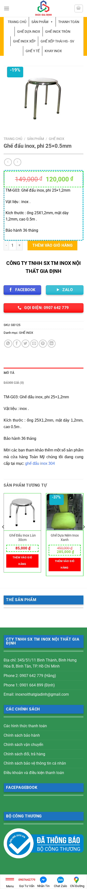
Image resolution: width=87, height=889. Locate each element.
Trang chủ (17, 22)
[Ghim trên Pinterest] (43, 344)
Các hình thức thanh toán (25, 726)
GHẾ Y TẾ (33, 51)
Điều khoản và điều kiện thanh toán (34, 772)
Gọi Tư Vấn (26, 883)
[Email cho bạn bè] (34, 344)
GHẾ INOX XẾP (24, 41)
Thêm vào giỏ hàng (52, 245)
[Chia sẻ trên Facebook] (17, 344)
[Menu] (6, 8)
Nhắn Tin (43, 886)
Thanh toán (68, 22)
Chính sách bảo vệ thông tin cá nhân (35, 763)
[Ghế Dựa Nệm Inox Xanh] (64, 512)
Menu (10, 886)
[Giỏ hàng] (78, 8)
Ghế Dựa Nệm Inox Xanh (65, 537)
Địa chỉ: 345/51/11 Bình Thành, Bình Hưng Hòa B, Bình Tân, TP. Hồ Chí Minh (40, 663)
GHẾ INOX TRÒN (57, 31)
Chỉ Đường (77, 886)
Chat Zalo (60, 886)
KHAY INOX (53, 51)
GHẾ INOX (56, 139)
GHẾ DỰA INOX (28, 31)
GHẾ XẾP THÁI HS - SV (57, 41)
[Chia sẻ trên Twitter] (25, 344)
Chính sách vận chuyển (23, 744)
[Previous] (3, 536)
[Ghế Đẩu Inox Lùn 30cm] (22, 512)
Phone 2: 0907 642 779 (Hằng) (30, 675)
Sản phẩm (39, 22)
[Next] (83, 536)
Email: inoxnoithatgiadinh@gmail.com (36, 694)
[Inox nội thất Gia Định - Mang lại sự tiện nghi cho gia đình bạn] (43, 8)
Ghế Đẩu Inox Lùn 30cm (22, 537)
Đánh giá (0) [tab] (14, 382)
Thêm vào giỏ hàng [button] (22, 560)
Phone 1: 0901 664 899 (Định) (29, 685)
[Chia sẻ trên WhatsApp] (8, 344)
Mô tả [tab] (9, 373)
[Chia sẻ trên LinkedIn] (52, 344)
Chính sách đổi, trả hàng (24, 754)
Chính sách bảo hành (22, 735)
